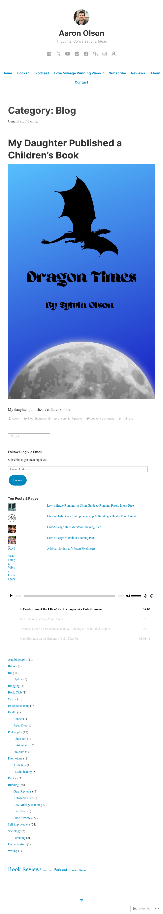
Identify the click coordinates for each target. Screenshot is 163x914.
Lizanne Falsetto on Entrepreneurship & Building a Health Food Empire (92, 516)
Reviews (138, 73)
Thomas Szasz (77, 870)
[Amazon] (114, 53)
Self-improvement (19, 824)
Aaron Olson (81, 33)
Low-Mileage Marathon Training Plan (71, 537)
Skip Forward (152, 596)
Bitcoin (12, 666)
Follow (17, 480)
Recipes (13, 778)
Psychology (15, 758)
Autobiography (17, 659)
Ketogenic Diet (23, 798)
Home (7, 73)
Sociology (14, 831)
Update (77, 418)
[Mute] (128, 596)
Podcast (42, 73)
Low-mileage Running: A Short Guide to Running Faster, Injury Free (90, 505)
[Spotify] (77, 53)
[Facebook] (86, 53)
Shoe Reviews (23, 818)
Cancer (18, 719)
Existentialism (22, 745)
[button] (81, 609)
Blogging (41, 418)
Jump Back (145, 596)
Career (12, 699)
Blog (31, 418)
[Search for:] (29, 435)
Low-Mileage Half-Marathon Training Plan (74, 527)
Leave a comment (102, 418)
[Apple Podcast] (95, 53)
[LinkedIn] (49, 53)
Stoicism (19, 752)
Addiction (20, 765)
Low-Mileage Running (28, 804)
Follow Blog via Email (25, 452)
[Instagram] (104, 53)
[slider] (136, 595)
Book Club (15, 692)
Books (22, 73)
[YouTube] (67, 53)
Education (20, 738)
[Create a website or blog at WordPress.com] (81, 900)
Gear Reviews (22, 791)
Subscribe (117, 73)
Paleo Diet (20, 725)
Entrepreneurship (59, 418)
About (155, 73)
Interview (47, 870)
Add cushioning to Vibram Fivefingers (71, 548)
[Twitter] (58, 53)
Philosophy (15, 732)
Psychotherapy (23, 771)
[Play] (11, 596)
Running (13, 785)
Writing (12, 851)
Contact (81, 82)
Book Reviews (25, 869)
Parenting (19, 837)
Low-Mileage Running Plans (77, 73)
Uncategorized (17, 844)
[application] (81, 596)
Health (12, 712)
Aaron (15, 418)
